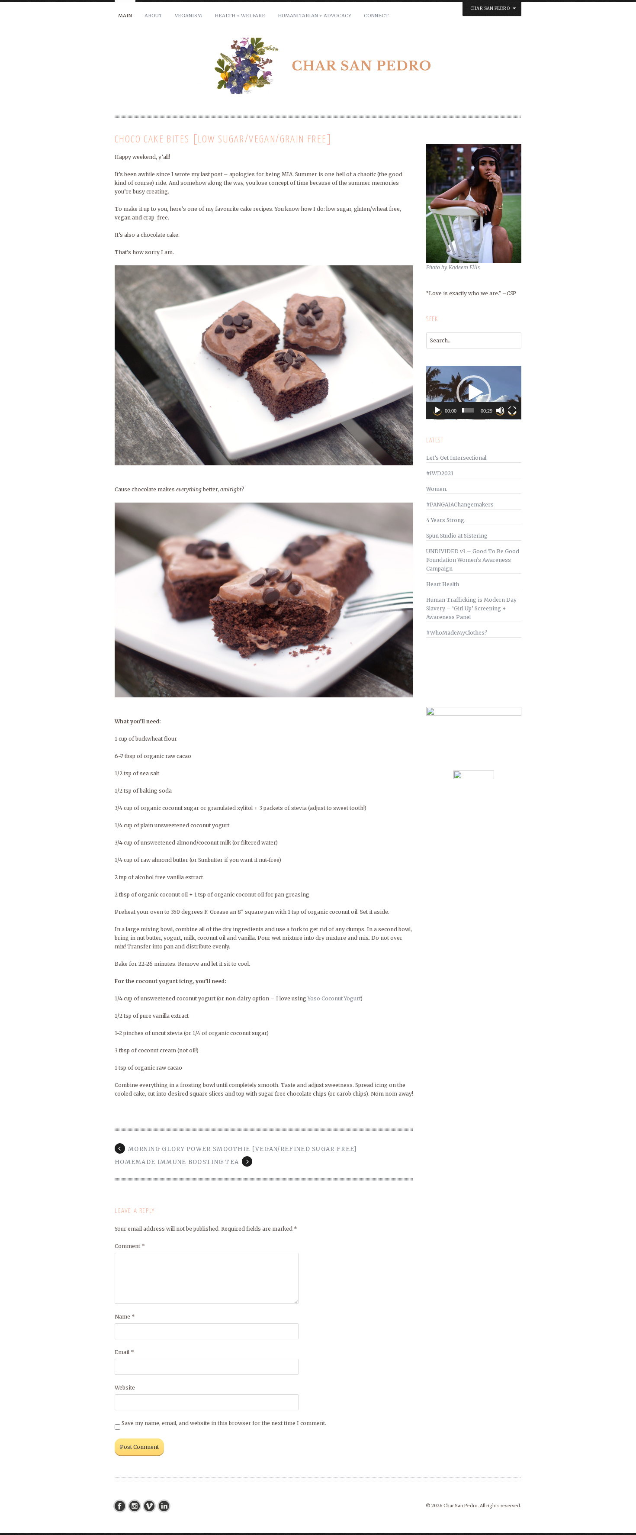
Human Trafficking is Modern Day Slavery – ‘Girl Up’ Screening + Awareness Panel (471, 608)
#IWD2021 (439, 473)
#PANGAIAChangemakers (460, 504)
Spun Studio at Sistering (457, 535)
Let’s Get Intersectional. (457, 458)
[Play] (437, 410)
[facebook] (122, 1506)
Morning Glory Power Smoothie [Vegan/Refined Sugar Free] (242, 1149)
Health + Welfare (240, 16)
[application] (473, 392)
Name (125, 1316)
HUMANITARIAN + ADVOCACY (314, 16)
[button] (473, 392)
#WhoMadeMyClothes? (456, 632)
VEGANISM (188, 16)
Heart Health (442, 584)
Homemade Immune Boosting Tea (177, 1162)
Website (125, 1387)
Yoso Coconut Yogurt (334, 998)
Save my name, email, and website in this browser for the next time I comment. (224, 1423)
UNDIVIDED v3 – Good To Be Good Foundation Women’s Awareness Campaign (472, 560)
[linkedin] (166, 1506)
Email (124, 1352)
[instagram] (136, 1506)
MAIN (125, 16)
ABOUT (153, 16)
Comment (130, 1246)
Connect (376, 16)
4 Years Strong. (446, 520)
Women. (436, 489)
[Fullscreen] (512, 410)
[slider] (468, 410)
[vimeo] (151, 1506)
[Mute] (500, 410)
